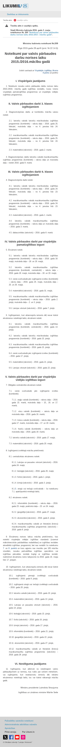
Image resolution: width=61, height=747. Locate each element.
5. (16, 489)
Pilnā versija (10, 732)
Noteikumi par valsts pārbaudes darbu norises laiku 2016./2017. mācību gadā (34, 33)
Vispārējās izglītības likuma (46, 70)
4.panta (46, 73)
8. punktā (12, 548)
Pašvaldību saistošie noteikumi (19, 721)
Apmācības (10, 728)
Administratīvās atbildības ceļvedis (21, 724)
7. (4, 548)
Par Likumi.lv (28, 732)
